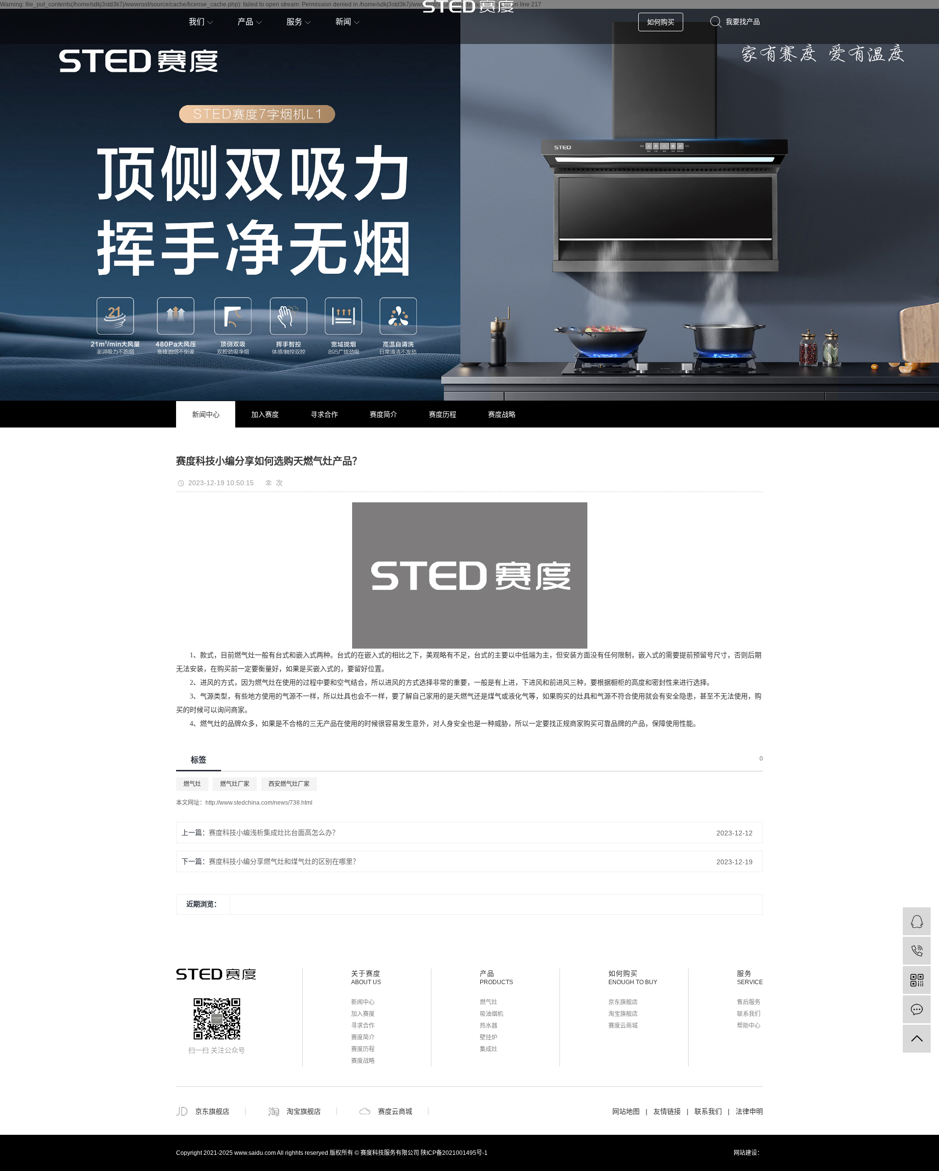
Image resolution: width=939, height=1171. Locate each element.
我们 (196, 22)
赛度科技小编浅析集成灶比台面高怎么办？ (274, 832)
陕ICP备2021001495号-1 (454, 1152)
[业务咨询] (917, 921)
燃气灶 (192, 784)
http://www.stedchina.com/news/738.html (259, 802)
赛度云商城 (623, 1025)
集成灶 (488, 1049)
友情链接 (667, 1111)
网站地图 (626, 1111)
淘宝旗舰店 (623, 1014)
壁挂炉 (488, 1037)
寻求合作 (324, 414)
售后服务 (748, 1002)
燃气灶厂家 (234, 784)
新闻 (343, 22)
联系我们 (748, 1014)
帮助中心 (748, 1025)
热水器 (488, 1025)
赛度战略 (501, 414)
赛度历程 (442, 414)
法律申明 (749, 1111)
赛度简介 (383, 414)
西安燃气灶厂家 (289, 784)
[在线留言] (917, 1009)
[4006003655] (917, 951)
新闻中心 (206, 414)
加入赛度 (265, 414)
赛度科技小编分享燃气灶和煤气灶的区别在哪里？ (284, 861)
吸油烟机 (491, 1014)
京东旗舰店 (623, 1002)
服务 (294, 22)
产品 (245, 22)
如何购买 (660, 22)
